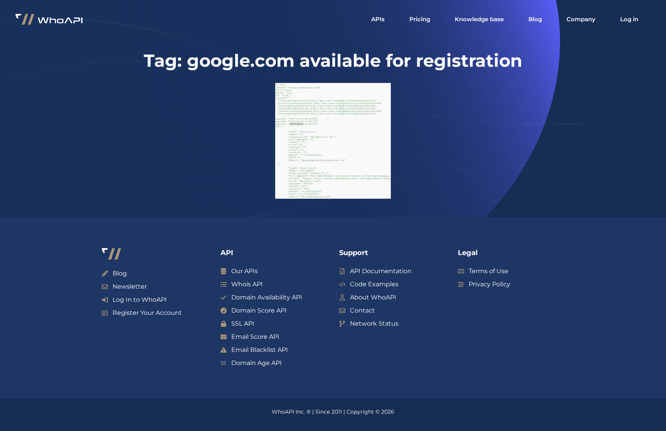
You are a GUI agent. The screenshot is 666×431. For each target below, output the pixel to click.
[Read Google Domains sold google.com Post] (333, 141)
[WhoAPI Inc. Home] (48, 19)
